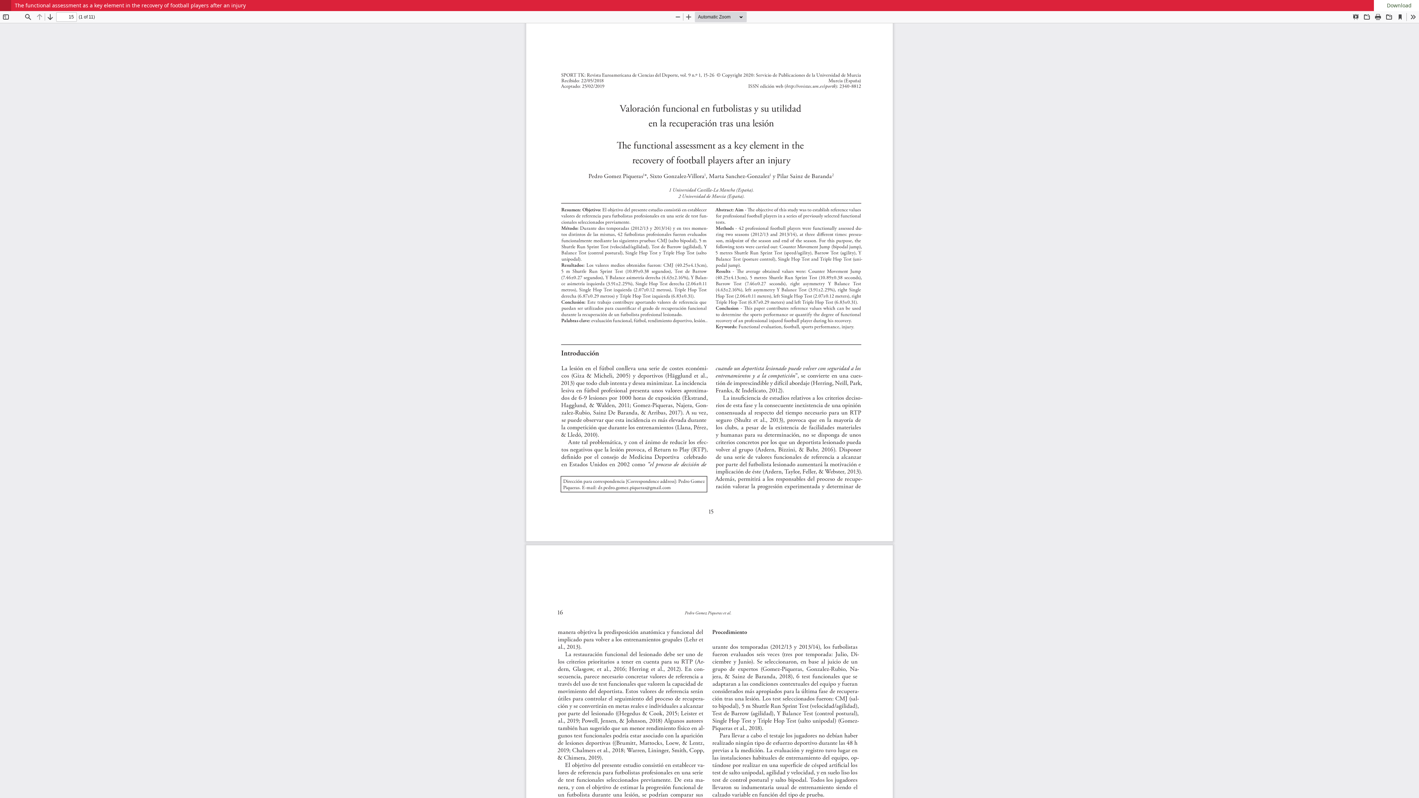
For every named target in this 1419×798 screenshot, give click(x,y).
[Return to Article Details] (5, 5)
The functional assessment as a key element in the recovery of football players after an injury (130, 5)
